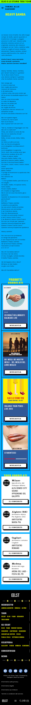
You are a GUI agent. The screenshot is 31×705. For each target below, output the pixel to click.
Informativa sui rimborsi (9, 690)
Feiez (18, 634)
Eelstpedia (7, 642)
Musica (17, 608)
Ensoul (22, 677)
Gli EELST (5, 624)
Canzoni (25, 646)
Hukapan (10, 677)
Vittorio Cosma (18, 637)
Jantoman (14, 631)
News (4, 656)
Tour (3, 613)
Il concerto (15, 501)
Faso (14, 617)
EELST (3, 617)
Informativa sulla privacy (9, 682)
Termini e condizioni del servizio (12, 694)
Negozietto (7, 604)
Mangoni (22, 631)
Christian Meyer (8, 634)
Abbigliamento (7, 608)
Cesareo (20, 617)
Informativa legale (7, 686)
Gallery (4, 646)
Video (11, 646)
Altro (24, 608)
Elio (8, 617)
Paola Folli (6, 637)
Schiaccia (15, 325)
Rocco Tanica (16, 628)
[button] (13, 701)
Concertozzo (8, 650)
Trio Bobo (5, 620)
